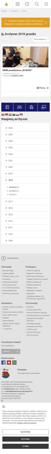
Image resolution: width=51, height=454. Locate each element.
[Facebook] (3, 362)
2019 (10, 174)
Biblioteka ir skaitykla (34, 291)
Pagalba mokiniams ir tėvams (37, 279)
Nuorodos (30, 307)
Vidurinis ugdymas (33, 270)
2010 (10, 234)
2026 (10, 128)
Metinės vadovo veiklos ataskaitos (11, 325)
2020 (10, 167)
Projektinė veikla (17, 76)
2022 (10, 154)
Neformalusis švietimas (35, 276)
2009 (10, 241)
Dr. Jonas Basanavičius (11, 288)
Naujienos (15, 11)
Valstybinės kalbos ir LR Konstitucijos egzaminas (36, 297)
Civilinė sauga (32, 329)
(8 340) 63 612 (9, 389)
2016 (10, 208)
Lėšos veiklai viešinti (10, 315)
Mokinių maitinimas (34, 285)
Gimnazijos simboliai (10, 282)
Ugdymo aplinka (8, 273)
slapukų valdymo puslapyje (26, 423)
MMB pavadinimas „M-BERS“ (17, 70)
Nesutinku (25, 439)
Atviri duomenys (33, 335)
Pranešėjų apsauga (34, 324)
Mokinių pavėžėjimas (34, 282)
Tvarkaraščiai (12, 258)
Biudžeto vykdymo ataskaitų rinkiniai (13, 308)
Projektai (6, 318)
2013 (10, 221)
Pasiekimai (7, 279)
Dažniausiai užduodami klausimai (35, 319)
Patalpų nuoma (32, 288)
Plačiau (42, 88)
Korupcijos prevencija (34, 326)
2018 (24, 11)
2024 (10, 141)
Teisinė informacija (34, 332)
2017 (10, 201)
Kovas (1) (13, 195)
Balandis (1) (14, 191)
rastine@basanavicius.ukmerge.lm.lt (18, 391)
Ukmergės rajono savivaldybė (28, 373)
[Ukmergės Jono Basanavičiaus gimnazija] (6, 3)
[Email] (14, 362)
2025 (10, 135)
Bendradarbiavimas (10, 291)
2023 (10, 148)
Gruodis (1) (14, 187)
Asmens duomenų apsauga (37, 313)
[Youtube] (9, 362)
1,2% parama (7, 329)
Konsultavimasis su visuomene (38, 315)
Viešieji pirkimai (8, 321)
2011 (10, 228)
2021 (10, 161)
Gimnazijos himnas (10, 285)
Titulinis (4, 11)
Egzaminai (31, 293)
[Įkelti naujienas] (17, 4)
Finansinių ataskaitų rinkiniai (13, 312)
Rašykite (6, 351)
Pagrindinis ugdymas (34, 273)
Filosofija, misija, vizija (11, 276)
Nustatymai (25, 432)
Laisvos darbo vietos (34, 310)
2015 (10, 215)
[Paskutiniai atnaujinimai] (27, 4)
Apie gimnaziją (8, 270)
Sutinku (25, 446)
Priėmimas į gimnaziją (11, 293)
